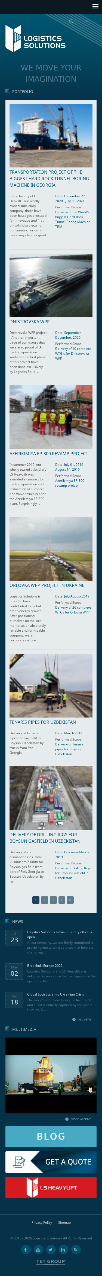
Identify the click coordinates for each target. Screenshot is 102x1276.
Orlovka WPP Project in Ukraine (47, 585)
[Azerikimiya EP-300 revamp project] (51, 417)
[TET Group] (51, 1262)
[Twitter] (51, 1249)
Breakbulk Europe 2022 (45, 965)
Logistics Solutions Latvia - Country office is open (59, 934)
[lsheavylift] (51, 1179)
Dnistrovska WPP (30, 322)
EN (86, 21)
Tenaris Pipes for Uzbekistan (43, 722)
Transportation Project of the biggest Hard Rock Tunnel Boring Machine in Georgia (49, 178)
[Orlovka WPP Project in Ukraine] (51, 549)
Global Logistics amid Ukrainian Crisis (55, 994)
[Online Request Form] (51, 1153)
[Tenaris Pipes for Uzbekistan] (51, 686)
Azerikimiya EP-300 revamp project (49, 454)
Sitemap (64, 1222)
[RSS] (76, 1249)
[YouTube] (38, 1249)
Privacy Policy (42, 1222)
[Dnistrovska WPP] (51, 285)
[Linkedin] (63, 1249)
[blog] (51, 1128)
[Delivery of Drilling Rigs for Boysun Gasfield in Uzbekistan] (51, 798)
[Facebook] (26, 1249)
